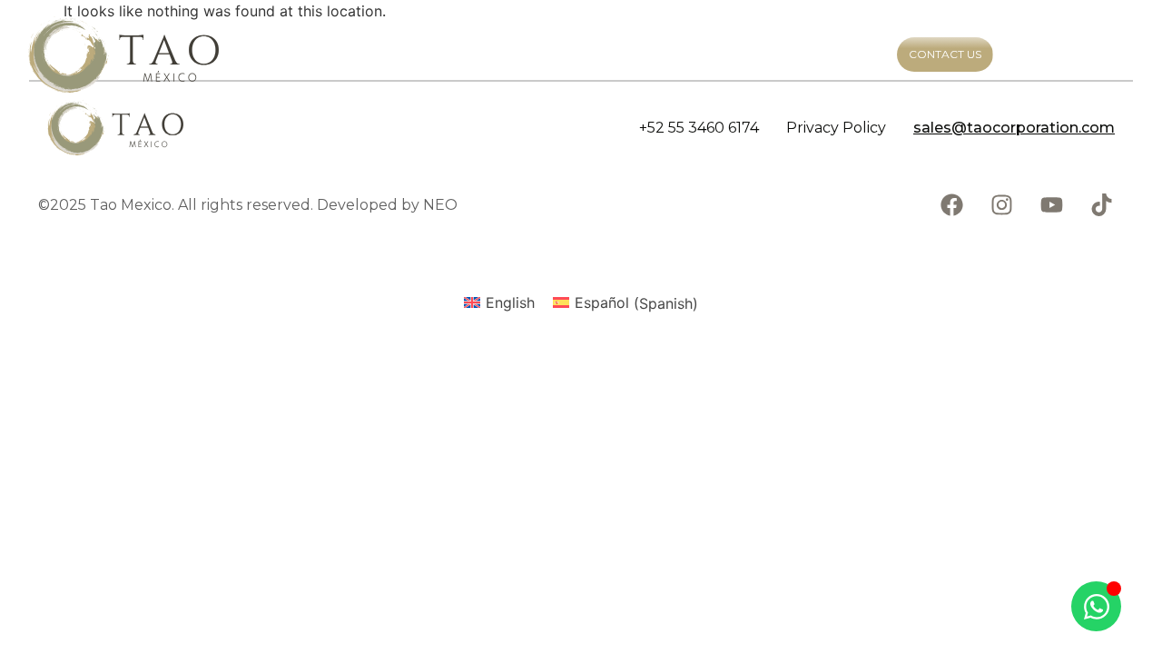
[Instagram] (1001, 205)
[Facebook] (951, 205)
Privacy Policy (836, 127)
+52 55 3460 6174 (699, 127)
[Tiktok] (1101, 205)
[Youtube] (1051, 205)
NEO (440, 204)
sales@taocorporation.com (1014, 127)
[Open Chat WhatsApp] (1096, 606)
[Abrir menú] (1112, 54)
